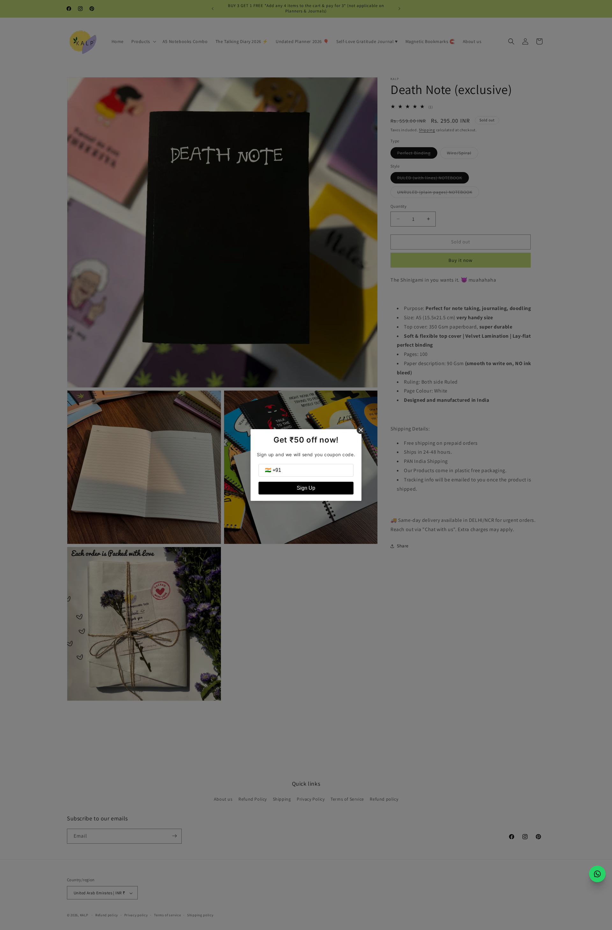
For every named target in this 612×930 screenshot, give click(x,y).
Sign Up (306, 488)
